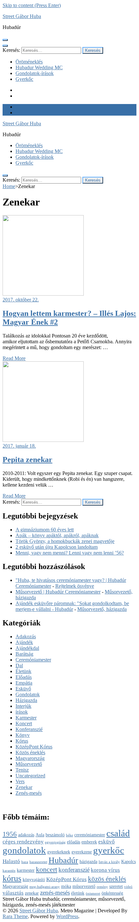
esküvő (106, 842)
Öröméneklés (29, 61)
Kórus (22, 741)
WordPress (67, 916)
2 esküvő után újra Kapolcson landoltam (57, 547)
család (118, 833)
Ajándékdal (27, 648)
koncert (46, 869)
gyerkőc (108, 850)
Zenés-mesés (29, 793)
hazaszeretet (38, 862)
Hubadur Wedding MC (39, 67)
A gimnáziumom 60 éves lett (45, 529)
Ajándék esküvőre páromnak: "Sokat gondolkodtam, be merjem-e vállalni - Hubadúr (72, 606)
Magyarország (30, 758)
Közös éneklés (30, 752)
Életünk (23, 671)
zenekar (32, 893)
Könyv (23, 735)
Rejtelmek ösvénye (74, 586)
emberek (89, 841)
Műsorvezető (29, 764)
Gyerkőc (24, 79)
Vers (20, 781)
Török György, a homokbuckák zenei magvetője (65, 541)
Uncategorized (30, 775)
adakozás (26, 834)
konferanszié (74, 869)
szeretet (116, 886)
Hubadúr (63, 860)
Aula (40, 834)
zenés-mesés (55, 892)
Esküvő (23, 688)
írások (22, 712)
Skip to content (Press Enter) (32, 5)
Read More (14, 358)
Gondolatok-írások (35, 73)
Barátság (24, 654)
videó (128, 887)
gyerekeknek (58, 851)
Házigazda (26, 700)
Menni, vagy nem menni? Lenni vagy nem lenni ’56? (70, 553)
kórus (12, 878)
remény (102, 887)
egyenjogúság (55, 842)
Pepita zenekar (27, 459)
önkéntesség (112, 893)
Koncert (24, 723)
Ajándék (24, 642)
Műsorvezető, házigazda (102, 609)
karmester (26, 870)
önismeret (93, 893)
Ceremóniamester (33, 659)
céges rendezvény (23, 842)
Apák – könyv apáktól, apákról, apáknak (57, 535)
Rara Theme (15, 916)
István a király (109, 862)
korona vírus (105, 870)
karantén (9, 870)
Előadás (24, 677)
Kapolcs (128, 861)
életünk (77, 893)
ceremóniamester (89, 834)
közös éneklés (107, 879)
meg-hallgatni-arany (44, 887)
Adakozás (26, 636)
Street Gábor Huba (22, 16)
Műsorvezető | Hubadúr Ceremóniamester (58, 591)
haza (24, 862)
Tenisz (22, 770)
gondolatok (24, 850)
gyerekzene (81, 851)
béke (69, 835)
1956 (10, 834)
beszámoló (55, 834)
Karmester (26, 717)
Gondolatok (28, 694)
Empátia (24, 683)
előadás (73, 841)
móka (66, 886)
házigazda (88, 861)
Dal (19, 665)
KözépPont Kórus (34, 746)
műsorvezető (83, 886)
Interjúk (23, 706)
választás (13, 893)
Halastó (11, 861)
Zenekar (24, 787)
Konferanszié (29, 729)
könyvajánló (34, 879)
